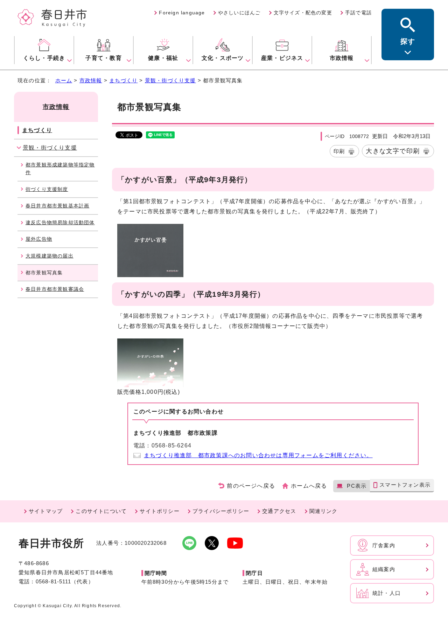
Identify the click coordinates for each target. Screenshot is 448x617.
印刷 (339, 151)
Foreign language (182, 12)
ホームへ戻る (309, 486)
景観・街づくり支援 (170, 80)
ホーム (63, 80)
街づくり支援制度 (47, 189)
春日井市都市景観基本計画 (57, 205)
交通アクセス (279, 511)
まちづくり (123, 80)
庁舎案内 (383, 545)
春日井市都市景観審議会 (55, 289)
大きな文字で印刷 (393, 151)
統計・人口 (386, 593)
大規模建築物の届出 (50, 256)
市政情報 (90, 80)
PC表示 (356, 486)
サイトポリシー (159, 511)
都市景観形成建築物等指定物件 (60, 168)
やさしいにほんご (239, 12)
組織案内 (383, 569)
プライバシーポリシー (220, 511)
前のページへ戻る (251, 486)
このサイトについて (101, 511)
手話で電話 (358, 12)
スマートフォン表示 (404, 485)
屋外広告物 (39, 239)
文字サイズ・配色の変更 (303, 12)
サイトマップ (46, 511)
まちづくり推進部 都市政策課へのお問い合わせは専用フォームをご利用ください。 (258, 455)
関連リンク (323, 511)
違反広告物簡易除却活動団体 (60, 222)
